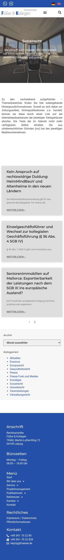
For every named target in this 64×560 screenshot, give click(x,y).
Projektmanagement (18, 489)
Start (9, 477)
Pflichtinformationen (18, 522)
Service (11, 485)
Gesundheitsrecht (20, 369)
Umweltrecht (17, 387)
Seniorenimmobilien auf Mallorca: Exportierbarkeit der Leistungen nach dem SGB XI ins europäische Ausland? (29, 283)
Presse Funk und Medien (24, 376)
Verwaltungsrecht (20, 394)
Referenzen (13, 497)
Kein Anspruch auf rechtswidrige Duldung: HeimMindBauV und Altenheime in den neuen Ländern (29, 181)
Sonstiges (15, 380)
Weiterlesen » (16, 210)
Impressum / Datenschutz (22, 518)
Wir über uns (14, 481)
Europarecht (17, 365)
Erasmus (15, 361)
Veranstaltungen (19, 391)
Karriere (11, 500)
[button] (45, 12)
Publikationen (14, 493)
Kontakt (11, 504)
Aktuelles (15, 358)
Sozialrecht (16, 383)
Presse (14, 372)
